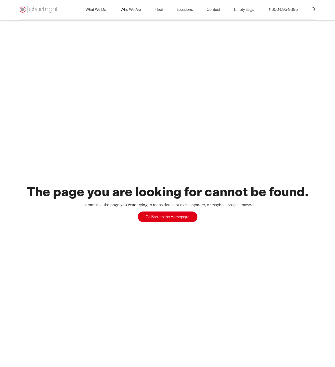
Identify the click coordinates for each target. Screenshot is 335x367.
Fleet (159, 9)
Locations (185, 9)
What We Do (95, 9)
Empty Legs (244, 9)
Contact (213, 9)
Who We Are (130, 9)
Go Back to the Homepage (168, 216)
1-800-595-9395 (283, 9)
